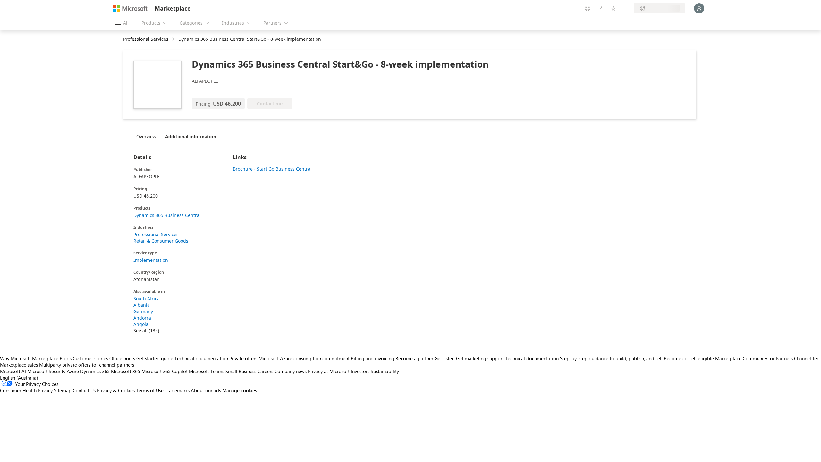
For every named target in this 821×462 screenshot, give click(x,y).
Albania (141, 305)
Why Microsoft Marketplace (29, 358)
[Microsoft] (130, 8)
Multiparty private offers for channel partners (86, 365)
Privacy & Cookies (116, 390)
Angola (140, 324)
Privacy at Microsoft (329, 371)
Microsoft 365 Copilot (164, 371)
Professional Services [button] (145, 39)
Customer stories (90, 358)
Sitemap (63, 390)
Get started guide (154, 358)
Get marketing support (480, 358)
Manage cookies (239, 390)
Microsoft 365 (125, 371)
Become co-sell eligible (689, 358)
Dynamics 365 (95, 371)
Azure (73, 371)
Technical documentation (201, 358)
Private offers (243, 358)
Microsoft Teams (206, 371)
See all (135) (146, 331)
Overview (146, 136)
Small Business (240, 371)
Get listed (445, 358)
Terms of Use (150, 390)
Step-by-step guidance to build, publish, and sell (611, 358)
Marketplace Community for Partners (754, 358)
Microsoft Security (46, 371)
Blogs (66, 358)
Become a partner (414, 358)
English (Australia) (19, 377)
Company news (291, 371)
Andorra (142, 318)
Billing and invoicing (372, 358)
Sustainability (385, 371)
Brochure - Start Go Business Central (272, 169)
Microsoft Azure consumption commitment (304, 358)
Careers (265, 371)
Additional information (190, 136)
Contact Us (84, 390)
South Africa (146, 298)
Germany (143, 311)
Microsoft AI (13, 371)
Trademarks (177, 390)
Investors (360, 371)
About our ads (206, 390)
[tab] (147, 136)
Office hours (122, 358)
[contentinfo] (174, 39)
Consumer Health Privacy (26, 390)
